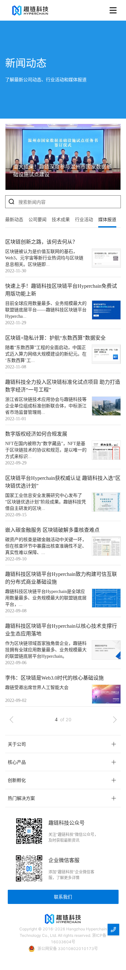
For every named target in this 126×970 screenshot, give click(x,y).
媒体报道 (107, 219)
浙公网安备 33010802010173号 (67, 948)
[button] (63, 744)
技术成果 (61, 219)
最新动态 (14, 219)
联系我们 (63, 896)
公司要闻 (37, 219)
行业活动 (84, 219)
